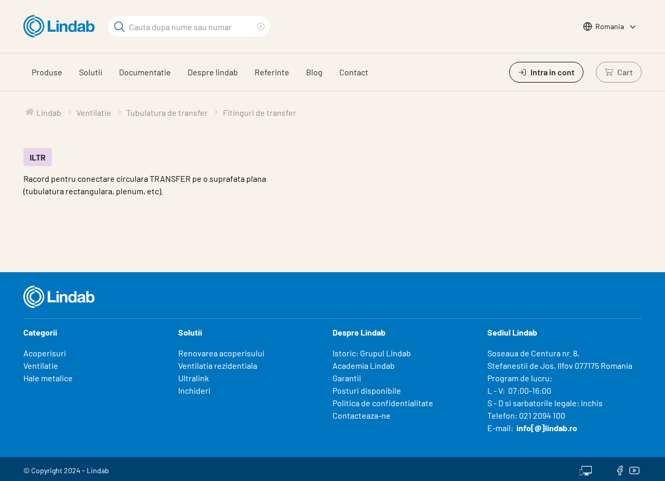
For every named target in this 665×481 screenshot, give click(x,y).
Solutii (90, 72)
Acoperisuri (44, 353)
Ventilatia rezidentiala (217, 365)
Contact (353, 72)
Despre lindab (213, 72)
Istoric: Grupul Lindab (371, 353)
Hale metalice (48, 378)
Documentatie (145, 72)
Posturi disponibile (366, 390)
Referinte (272, 72)
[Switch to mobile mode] (585, 469)
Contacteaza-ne (361, 415)
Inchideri (194, 390)
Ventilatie (40, 365)
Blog (314, 72)
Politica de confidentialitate (382, 403)
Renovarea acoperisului (221, 353)
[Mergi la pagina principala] (61, 26)
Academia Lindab (363, 365)
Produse (47, 72)
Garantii (346, 378)
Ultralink (193, 378)
